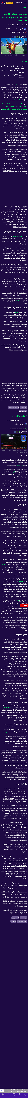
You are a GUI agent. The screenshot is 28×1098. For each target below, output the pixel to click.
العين (6, 644)
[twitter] (17, 37)
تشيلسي (4, 565)
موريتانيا (21, 295)
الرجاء (17, 312)
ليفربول (20, 581)
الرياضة (12, 472)
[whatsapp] (19, 37)
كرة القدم (20, 465)
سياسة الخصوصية (19, 1091)
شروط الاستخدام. (11, 1091)
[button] (14, 8)
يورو (6, 732)
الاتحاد (17, 301)
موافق (2, 1090)
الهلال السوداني (17, 236)
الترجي (17, 84)
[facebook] (15, 37)
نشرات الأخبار (9, 2)
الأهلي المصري (15, 100)
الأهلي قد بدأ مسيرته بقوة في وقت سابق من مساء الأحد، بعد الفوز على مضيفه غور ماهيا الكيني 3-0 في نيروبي (14, 106)
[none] (14, 61)
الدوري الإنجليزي (9, 707)
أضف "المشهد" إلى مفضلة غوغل (17, 32)
